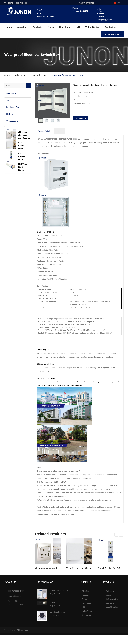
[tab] (17, 93)
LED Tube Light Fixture (22, 167)
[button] (17, 93)
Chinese (120, 3)
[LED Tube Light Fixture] (11, 166)
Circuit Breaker (12, 121)
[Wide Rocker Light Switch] (79, 551)
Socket (9, 100)
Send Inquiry (112, 34)
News (51, 27)
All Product (20, 75)
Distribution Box (39, 75)
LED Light (10, 114)
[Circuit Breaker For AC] (111, 551)
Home (9, 27)
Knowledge (65, 27)
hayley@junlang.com (45, 16)
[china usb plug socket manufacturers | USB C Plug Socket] (48, 551)
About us (22, 27)
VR (78, 27)
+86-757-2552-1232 (80, 11)
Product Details (44, 131)
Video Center (92, 27)
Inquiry (59, 131)
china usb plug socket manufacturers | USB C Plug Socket (48, 568)
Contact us (110, 27)
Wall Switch (11, 93)
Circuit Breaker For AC (109, 568)
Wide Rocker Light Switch (79, 568)
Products (37, 27)
